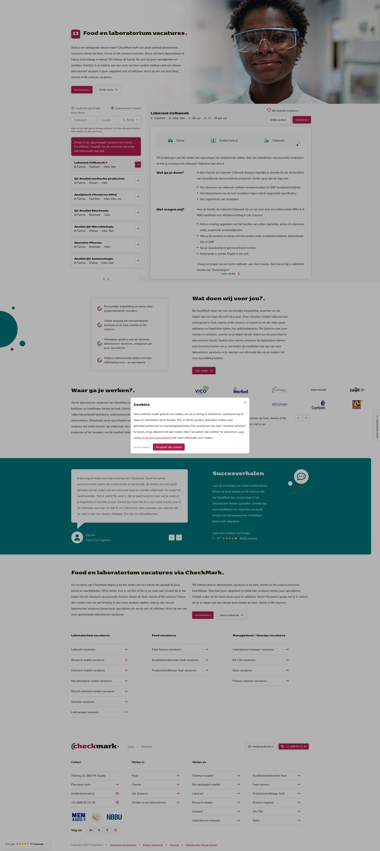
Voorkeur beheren (142, 447)
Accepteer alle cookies (169, 447)
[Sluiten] (245, 403)
